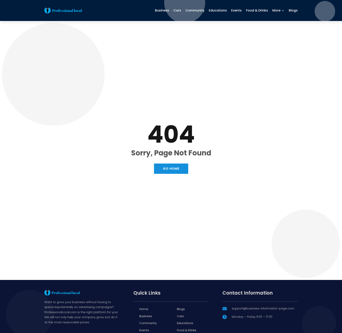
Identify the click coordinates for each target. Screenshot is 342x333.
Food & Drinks (257, 10)
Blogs (293, 10)
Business (162, 10)
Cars (177, 10)
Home (143, 309)
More (276, 10)
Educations (218, 10)
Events (236, 10)
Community (194, 10)
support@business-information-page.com (263, 308)
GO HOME (171, 168)
